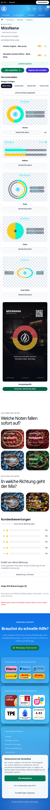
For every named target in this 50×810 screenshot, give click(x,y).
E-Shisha (19, 15)
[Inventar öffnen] (34, 8)
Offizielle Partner (12, 740)
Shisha (6, 15)
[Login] (28, 8)
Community (10, 20)
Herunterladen (22, 132)
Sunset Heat (19, 86)
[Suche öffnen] (40, 8)
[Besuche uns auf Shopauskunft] (39, 714)
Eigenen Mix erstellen (37, 70)
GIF (45, 132)
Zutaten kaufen (25, 64)
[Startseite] (4, 9)
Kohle (41, 15)
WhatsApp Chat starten (26, 647)
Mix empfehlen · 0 (12, 70)
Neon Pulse (6, 86)
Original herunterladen (25, 389)
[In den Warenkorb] (45, 46)
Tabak (31, 15)
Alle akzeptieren (25, 778)
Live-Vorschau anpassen (25, 93)
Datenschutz (10, 752)
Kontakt (8, 736)
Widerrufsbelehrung (13, 748)
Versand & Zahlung (13, 744)
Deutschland (42, 2)
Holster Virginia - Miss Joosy (15, 46)
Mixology (20, 20)
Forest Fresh (44, 86)
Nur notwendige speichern (25, 785)
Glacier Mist (31, 86)
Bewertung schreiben (25, 574)
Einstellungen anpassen (25, 793)
